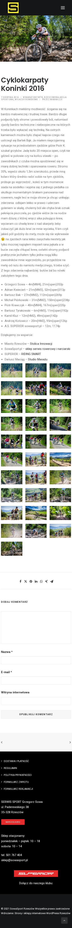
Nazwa (7, 652)
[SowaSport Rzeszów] (13, 8)
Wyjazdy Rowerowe (26, 99)
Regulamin (10, 768)
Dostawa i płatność (16, 761)
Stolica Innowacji (41, 343)
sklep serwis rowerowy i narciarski (47, 349)
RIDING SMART (31, 354)
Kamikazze (56, 99)
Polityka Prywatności (18, 775)
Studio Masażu (37, 359)
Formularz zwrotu (16, 782)
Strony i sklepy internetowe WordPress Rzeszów (42, 913)
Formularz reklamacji (18, 789)
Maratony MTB (34, 97)
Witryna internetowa (15, 692)
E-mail (6, 672)
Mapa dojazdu (13, 822)
